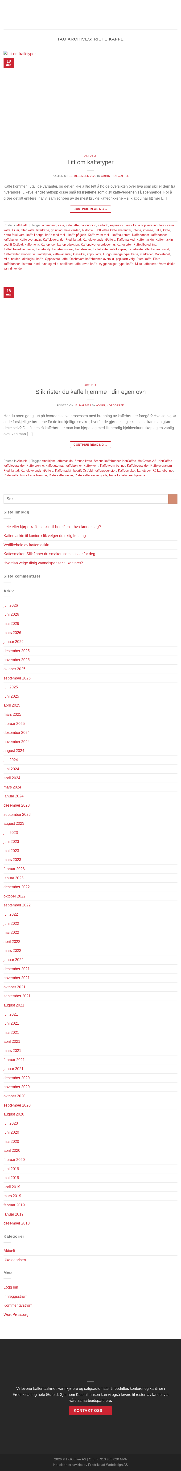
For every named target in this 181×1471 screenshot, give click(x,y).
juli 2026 (11, 605)
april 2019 (12, 1187)
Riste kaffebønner (61, 475)
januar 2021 (14, 1069)
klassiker (79, 254)
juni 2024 (11, 769)
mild (6, 259)
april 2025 (12, 705)
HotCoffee (129, 461)
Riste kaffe (143, 259)
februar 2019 (14, 1205)
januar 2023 (14, 878)
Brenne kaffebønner (107, 461)
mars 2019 (12, 1196)
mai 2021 (11, 1033)
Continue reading (90, 209)
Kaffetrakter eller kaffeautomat (148, 249)
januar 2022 (14, 960)
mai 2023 (11, 851)
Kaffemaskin (145, 239)
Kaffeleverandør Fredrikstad (62, 239)
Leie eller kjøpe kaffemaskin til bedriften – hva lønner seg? (52, 527)
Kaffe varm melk (99, 235)
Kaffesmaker (126, 470)
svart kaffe (89, 264)
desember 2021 (17, 969)
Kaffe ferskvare (14, 235)
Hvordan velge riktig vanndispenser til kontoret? (43, 563)
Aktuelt (90, 155)
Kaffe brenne (35, 465)
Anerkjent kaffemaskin (57, 461)
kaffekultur (11, 239)
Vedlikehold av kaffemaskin (26, 545)
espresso (116, 225)
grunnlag (56, 230)
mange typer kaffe (125, 254)
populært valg (125, 259)
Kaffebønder (140, 235)
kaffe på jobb (77, 235)
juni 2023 (11, 842)
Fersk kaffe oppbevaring (140, 225)
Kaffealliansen (88, 1395)
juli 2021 (11, 1014)
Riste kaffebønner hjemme (127, 475)
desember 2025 (17, 651)
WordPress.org (16, 1315)
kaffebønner (159, 235)
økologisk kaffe (32, 259)
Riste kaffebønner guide (91, 475)
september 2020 (17, 1105)
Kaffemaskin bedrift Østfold (74, 470)
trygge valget (108, 264)
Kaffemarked (126, 239)
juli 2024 (11, 760)
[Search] (175, 14)
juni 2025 (11, 696)
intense (148, 230)
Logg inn (11, 1287)
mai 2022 (11, 932)
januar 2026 (14, 642)
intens (137, 230)
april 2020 (12, 1150)
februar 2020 (14, 1160)
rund (37, 264)
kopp (90, 254)
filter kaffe (27, 230)
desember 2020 (17, 1078)
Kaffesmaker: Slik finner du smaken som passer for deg (49, 554)
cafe (61, 225)
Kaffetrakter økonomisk (20, 254)
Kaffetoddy (43, 249)
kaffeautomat (121, 235)
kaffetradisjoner (62, 249)
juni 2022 (11, 923)
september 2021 (17, 996)
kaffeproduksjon (68, 244)
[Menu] (6, 14)
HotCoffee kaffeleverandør (113, 230)
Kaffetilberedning (144, 244)
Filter (15, 230)
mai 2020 (11, 1142)
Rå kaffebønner (162, 470)
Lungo (107, 254)
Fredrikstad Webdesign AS (108, 1465)
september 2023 (17, 814)
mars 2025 (12, 714)
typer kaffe (126, 264)
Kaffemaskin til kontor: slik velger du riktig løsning (45, 536)
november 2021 (17, 978)
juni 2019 (11, 1169)
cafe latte (72, 225)
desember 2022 (17, 887)
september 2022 (17, 905)
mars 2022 (12, 951)
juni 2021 (11, 1023)
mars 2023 (12, 860)
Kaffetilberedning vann (19, 249)
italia (158, 230)
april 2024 (12, 778)
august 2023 (14, 823)
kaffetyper (44, 254)
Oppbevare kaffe (56, 259)
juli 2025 (11, 687)
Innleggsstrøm (15, 1296)
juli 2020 (11, 1123)
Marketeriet (162, 254)
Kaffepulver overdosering (98, 244)
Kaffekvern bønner (112, 465)
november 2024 (17, 742)
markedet (146, 254)
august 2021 (14, 1005)
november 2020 (17, 1087)
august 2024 (14, 751)
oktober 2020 (14, 1096)
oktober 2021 (14, 987)
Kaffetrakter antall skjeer (109, 249)
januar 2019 (14, 1214)
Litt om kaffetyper (90, 162)
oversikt (108, 259)
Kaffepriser (48, 244)
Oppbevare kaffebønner (85, 259)
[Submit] (172, 499)
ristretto (26, 264)
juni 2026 (11, 614)
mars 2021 (12, 1051)
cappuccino (88, 225)
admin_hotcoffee (115, 175)
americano (49, 225)
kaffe (166, 230)
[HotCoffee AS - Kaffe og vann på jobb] (90, 14)
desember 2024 (17, 733)
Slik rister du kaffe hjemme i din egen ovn (90, 391)
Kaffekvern (90, 465)
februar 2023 (14, 869)
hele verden (72, 230)
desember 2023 (17, 805)
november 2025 (17, 660)
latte (98, 254)
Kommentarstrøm (18, 1305)
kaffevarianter (62, 254)
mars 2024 (12, 787)
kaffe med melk (55, 235)
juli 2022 (11, 914)
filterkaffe (42, 230)
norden (15, 259)
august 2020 (14, 1114)
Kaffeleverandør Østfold (99, 239)
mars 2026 (12, 633)
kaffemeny (32, 244)
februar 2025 (14, 724)
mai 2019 (11, 1178)
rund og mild (49, 264)
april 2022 (12, 942)
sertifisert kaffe (70, 264)
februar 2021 (14, 1060)
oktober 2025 (14, 669)
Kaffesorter (124, 244)
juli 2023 (11, 833)
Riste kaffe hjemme (33, 475)
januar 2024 (14, 796)
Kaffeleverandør (30, 239)
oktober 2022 (14, 896)
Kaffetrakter (83, 249)
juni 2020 (11, 1132)
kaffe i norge (34, 235)
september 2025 (17, 678)
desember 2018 (17, 1223)
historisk (88, 230)
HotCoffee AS (147, 461)
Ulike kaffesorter (146, 264)
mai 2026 (11, 624)
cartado (103, 225)
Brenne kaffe (83, 461)
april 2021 (12, 1041)
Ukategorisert (15, 1260)
